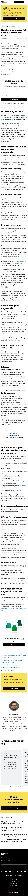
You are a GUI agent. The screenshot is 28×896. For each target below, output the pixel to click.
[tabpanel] (11, 767)
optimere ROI (9, 520)
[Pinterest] (10, 871)
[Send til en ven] (26, 38)
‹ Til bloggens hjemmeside (8, 26)
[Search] (25, 865)
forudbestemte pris (11, 117)
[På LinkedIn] (20, 38)
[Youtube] (25, 871)
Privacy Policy (13, 879)
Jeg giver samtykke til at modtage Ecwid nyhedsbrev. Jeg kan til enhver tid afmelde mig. (14, 104)
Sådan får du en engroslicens (11, 667)
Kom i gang (19, 1)
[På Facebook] (18, 38)
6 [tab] (20, 786)
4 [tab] (16, 786)
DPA (13, 881)
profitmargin (17, 396)
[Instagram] (21, 871)
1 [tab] (10, 786)
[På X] (23, 38)
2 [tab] (12, 786)
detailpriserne (7, 231)
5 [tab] (18, 786)
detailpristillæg (20, 261)
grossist (20, 44)
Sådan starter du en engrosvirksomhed (14, 665)
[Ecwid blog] (2, 871)
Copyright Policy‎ (13, 885)
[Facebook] (14, 871)
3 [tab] (14, 786)
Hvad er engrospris (8, 670)
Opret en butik (14, 18)
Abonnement (14, 99)
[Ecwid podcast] (6, 871)
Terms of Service (13, 883)
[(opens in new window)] (9, 875)
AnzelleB (7, 753)
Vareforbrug (13, 433)
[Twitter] (18, 871)
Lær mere (14, 645)
